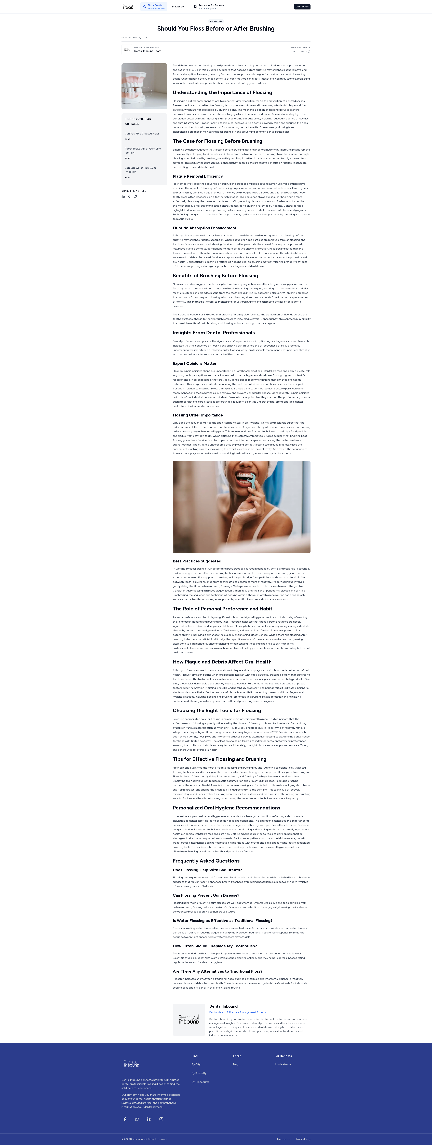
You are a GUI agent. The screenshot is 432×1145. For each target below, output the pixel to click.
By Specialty (199, 1073)
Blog (235, 1064)
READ (127, 139)
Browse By (178, 6)
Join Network (302, 7)
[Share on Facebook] (129, 196)
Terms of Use (284, 1139)
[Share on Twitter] (135, 196)
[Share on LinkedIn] (123, 196)
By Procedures (200, 1082)
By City (196, 1064)
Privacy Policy (303, 1139)
